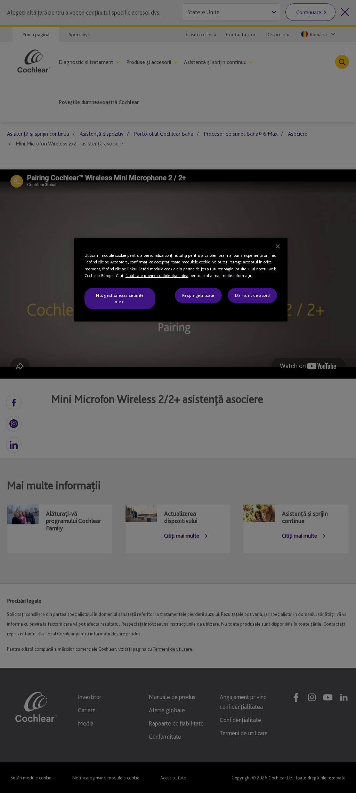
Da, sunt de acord (252, 295)
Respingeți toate (198, 295)
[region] (181, 280)
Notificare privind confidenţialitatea (157, 275)
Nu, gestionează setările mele (120, 298)
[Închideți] (277, 246)
